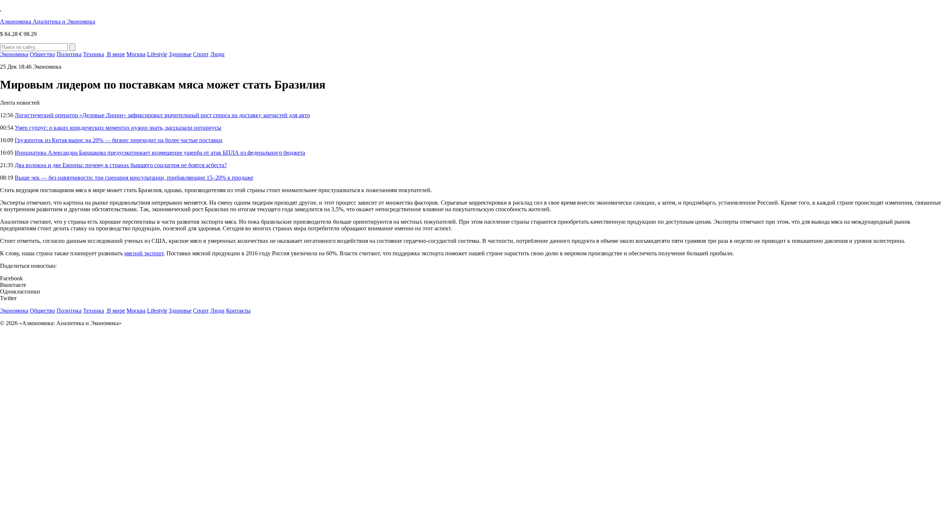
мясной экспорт (144, 253)
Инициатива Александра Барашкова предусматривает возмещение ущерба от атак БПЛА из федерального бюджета (160, 153)
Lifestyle (157, 54)
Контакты (238, 310)
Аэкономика (47, 21)
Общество (42, 54)
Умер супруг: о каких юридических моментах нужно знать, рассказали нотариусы (118, 128)
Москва (136, 54)
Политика (69, 54)
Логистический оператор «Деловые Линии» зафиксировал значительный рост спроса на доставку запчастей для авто (162, 115)
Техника (93, 54)
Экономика (14, 54)
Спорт (201, 54)
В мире (115, 54)
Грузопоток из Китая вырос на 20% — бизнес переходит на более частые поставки (118, 140)
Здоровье (180, 54)
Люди (217, 54)
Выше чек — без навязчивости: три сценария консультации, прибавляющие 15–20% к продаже (134, 177)
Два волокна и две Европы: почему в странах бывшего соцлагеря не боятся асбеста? (121, 165)
